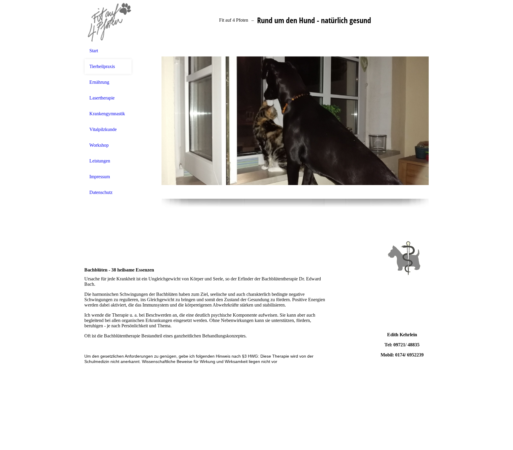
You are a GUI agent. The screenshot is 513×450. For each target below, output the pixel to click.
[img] (108, 21)
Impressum (99, 176)
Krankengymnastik (107, 113)
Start (93, 50)
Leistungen (99, 160)
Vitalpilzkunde (103, 129)
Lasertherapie (102, 97)
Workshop (99, 145)
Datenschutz (101, 192)
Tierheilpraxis (102, 66)
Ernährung (99, 82)
